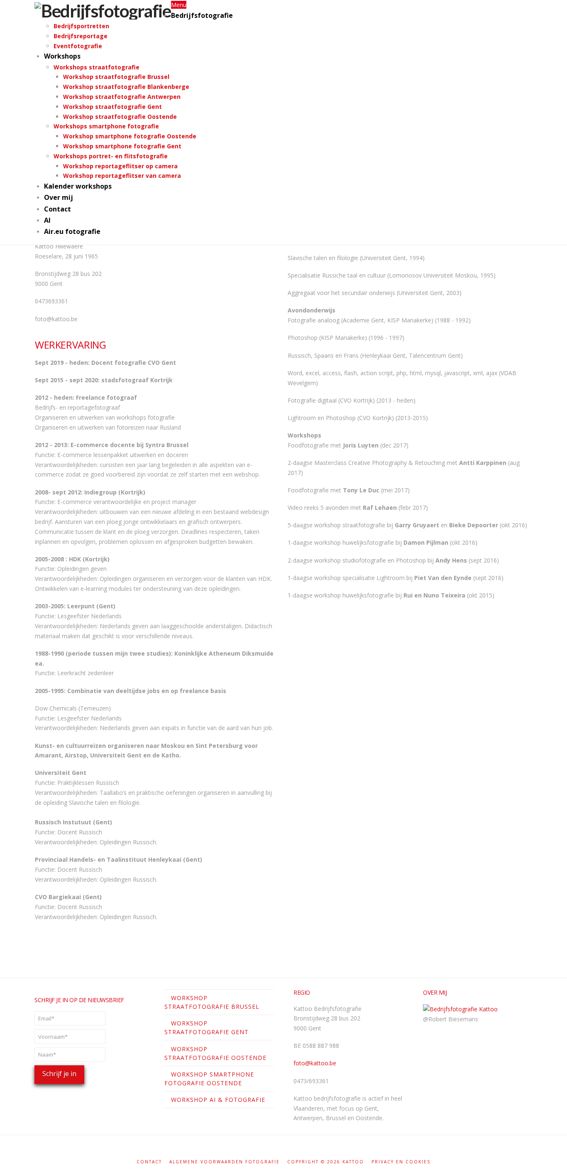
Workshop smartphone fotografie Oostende (209, 1078)
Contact (149, 1162)
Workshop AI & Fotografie (218, 1100)
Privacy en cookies (400, 1162)
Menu (178, 5)
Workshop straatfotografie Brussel (211, 1002)
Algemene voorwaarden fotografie (224, 1162)
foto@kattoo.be (314, 1063)
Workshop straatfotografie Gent (206, 1027)
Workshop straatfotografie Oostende (215, 1053)
